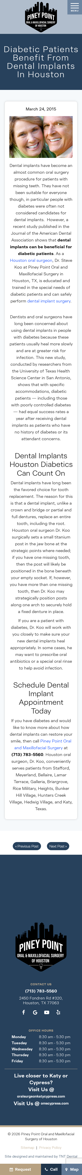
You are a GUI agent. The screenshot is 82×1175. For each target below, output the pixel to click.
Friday (17, 1061)
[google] (35, 1013)
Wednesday (22, 1049)
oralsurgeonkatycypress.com (41, 1096)
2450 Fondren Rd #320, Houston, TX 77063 (41, 1000)
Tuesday (19, 1043)
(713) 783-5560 (41, 991)
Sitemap (27, 1147)
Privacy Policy (50, 1147)
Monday (19, 1037)
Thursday (20, 1055)
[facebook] (23, 1013)
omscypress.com (55, 1103)
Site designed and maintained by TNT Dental (41, 1156)
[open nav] (75, 7)
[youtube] (46, 1013)
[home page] (41, 17)
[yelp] (58, 1013)
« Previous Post (26, 846)
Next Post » (58, 846)
